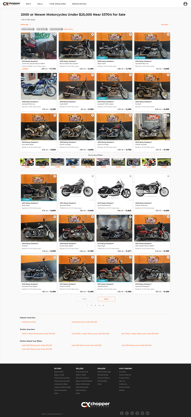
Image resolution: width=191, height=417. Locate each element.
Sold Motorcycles (82, 387)
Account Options (103, 378)
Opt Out (122, 381)
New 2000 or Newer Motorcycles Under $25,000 (139, 334)
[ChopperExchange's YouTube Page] (147, 413)
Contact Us (123, 384)
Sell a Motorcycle (82, 372)
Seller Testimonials (83, 384)
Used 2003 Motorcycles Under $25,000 (37, 349)
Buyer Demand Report (84, 381)
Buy (28, 4)
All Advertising (102, 375)
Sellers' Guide (81, 375)
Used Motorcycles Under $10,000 (84, 322)
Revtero (122, 390)
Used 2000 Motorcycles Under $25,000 (37, 345)
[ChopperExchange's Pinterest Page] (127, 413)
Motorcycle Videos (61, 384)
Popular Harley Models (62, 387)
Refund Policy (81, 390)
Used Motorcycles (29, 322)
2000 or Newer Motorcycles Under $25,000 (38, 334)
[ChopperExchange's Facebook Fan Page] (122, 413)
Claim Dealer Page (104, 372)
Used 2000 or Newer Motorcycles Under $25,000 (90, 334)
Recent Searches (60, 390)
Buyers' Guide (59, 375)
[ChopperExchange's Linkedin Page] (132, 413)
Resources (79, 4)
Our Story (122, 372)
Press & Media (124, 387)
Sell (40, 4)
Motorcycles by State (62, 378)
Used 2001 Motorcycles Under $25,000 (86, 345)
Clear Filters (68, 29)
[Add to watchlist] (55, 34)
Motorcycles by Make (62, 381)
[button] (27, 29)
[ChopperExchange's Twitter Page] (142, 413)
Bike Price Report (82, 378)
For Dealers (58, 4)
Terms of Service (125, 375)
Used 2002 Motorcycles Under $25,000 (136, 345)
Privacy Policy (124, 378)
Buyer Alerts (58, 372)
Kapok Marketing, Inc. (56, 414)
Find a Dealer (102, 381)
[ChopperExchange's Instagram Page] (137, 413)
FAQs (56, 393)
